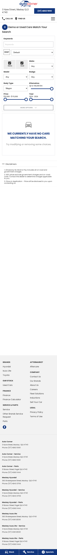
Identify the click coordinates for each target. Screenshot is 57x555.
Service (6, 409)
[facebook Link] (4, 427)
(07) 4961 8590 (14, 519)
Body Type (8, 83)
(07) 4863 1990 (44, 10)
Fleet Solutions (37, 393)
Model (6, 71)
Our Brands (35, 381)
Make (31, 61)
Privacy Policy (36, 412)
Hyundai (7, 366)
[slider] (51, 88)
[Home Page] (28, 3)
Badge (32, 71)
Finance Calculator (12, 399)
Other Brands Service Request (13, 415)
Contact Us (35, 376)
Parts (5, 421)
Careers (34, 389)
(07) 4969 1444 (14, 472)
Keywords (8, 38)
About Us (34, 385)
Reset (6, 52)
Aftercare (34, 366)
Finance (6, 395)
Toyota (6, 375)
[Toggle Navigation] (53, 18)
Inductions (35, 397)
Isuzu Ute (7, 370)
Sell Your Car (36, 402)
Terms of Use (36, 416)
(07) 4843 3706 (14, 483)
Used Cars (7, 385)
